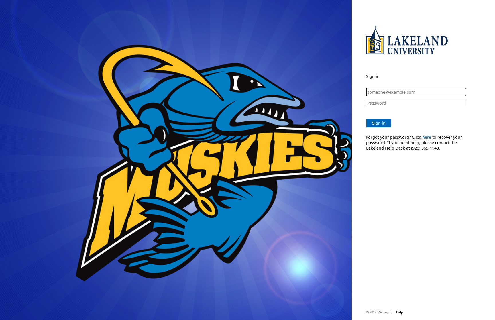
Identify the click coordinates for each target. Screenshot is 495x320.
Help (399, 312)
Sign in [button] (379, 123)
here (426, 137)
